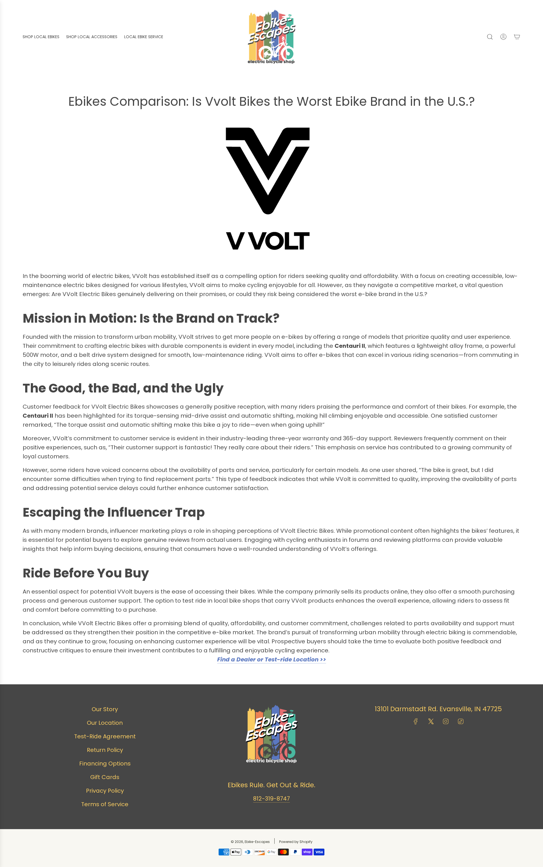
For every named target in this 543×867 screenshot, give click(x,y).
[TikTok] (460, 721)
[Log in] (503, 37)
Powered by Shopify (296, 841)
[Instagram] (446, 721)
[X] (431, 721)
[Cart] (517, 37)
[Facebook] (416, 721)
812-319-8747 (271, 799)
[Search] (490, 37)
